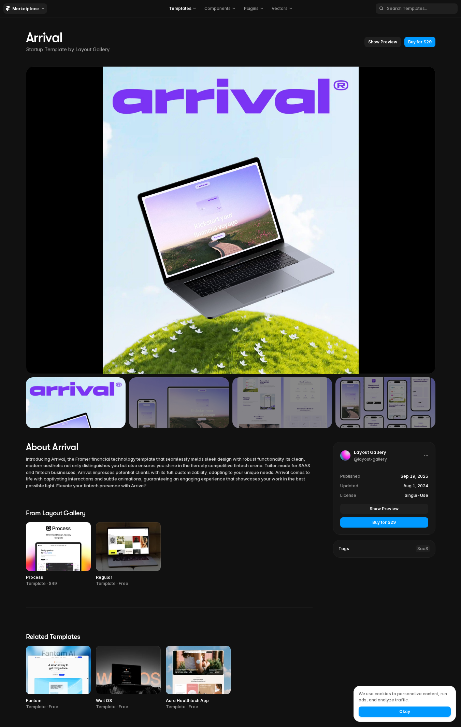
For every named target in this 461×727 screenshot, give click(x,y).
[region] (230, 220)
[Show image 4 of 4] (385, 402)
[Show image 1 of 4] (76, 402)
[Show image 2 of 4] (179, 402)
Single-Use (416, 495)
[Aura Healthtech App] (198, 678)
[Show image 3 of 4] (282, 402)
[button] (182, 8)
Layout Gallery (92, 49)
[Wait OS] (128, 678)
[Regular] (128, 554)
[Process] (58, 554)
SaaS (422, 548)
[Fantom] (58, 678)
